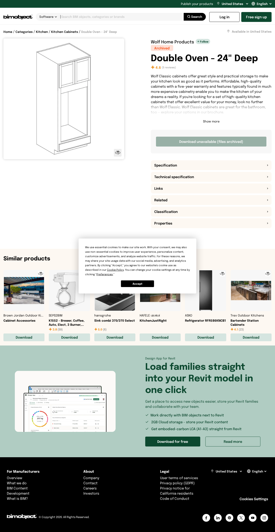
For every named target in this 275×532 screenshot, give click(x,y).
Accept (137, 283)
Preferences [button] (104, 274)
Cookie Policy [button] (115, 269)
